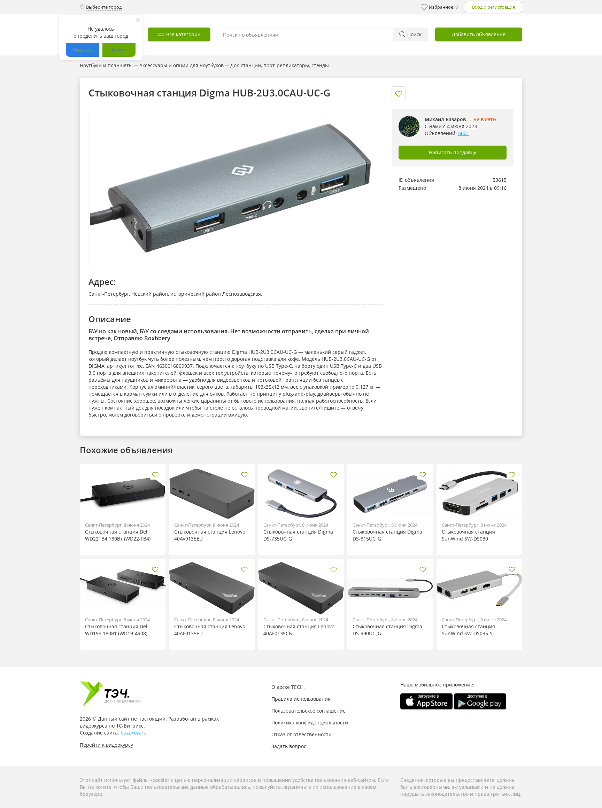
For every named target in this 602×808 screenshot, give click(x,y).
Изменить (83, 50)
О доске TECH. (288, 687)
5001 (463, 133)
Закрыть (119, 50)
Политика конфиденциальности (309, 722)
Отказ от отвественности (301, 734)
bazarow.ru (134, 732)
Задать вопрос (288, 746)
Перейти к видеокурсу (106, 744)
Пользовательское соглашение (308, 710)
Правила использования (301, 699)
